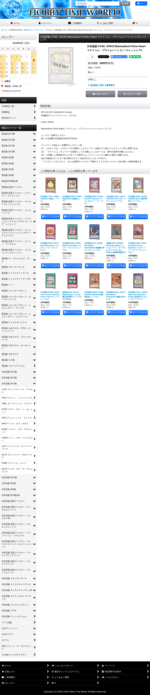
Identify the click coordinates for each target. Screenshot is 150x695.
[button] (132, 94)
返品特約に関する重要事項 (102, 85)
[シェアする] (92, 56)
